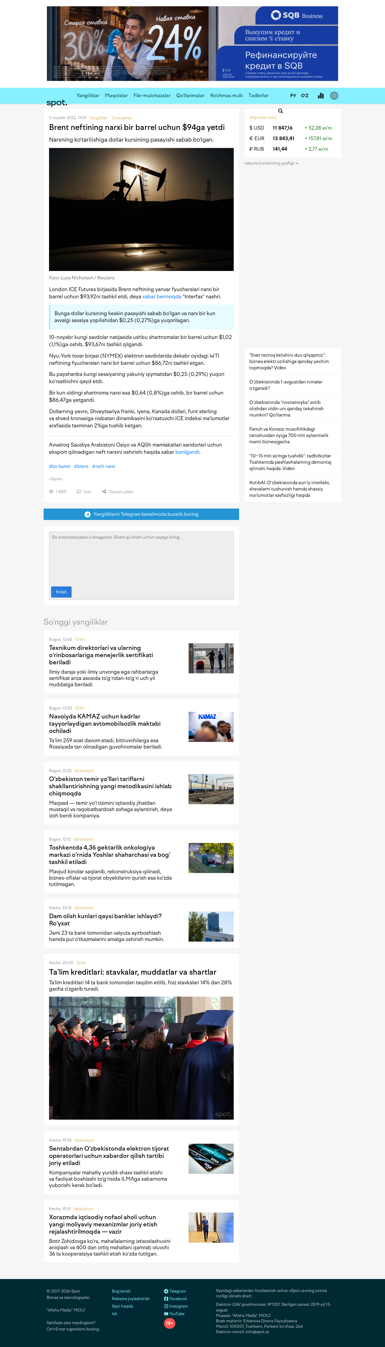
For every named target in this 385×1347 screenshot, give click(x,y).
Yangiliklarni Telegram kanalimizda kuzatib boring (145, 514)
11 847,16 (283, 128)
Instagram (178, 1306)
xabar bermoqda (162, 297)
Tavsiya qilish (120, 491)
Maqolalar (116, 95)
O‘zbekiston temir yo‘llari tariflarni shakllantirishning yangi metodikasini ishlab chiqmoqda (110, 786)
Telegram (177, 1291)
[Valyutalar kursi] (320, 96)
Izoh (87, 491)
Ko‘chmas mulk (226, 95)
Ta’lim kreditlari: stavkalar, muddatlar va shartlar (133, 971)
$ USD (256, 128)
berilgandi (187, 452)
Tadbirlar (258, 95)
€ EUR (256, 138)
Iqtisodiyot (84, 770)
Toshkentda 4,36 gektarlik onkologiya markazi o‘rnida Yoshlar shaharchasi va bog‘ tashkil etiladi (109, 855)
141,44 (280, 149)
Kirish (61, 592)
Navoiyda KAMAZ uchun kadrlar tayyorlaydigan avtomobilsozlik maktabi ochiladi (105, 723)
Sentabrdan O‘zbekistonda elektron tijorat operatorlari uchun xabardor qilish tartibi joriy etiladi (109, 1156)
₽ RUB (256, 149)
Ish (114, 1314)
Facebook (177, 1298)
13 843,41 (283, 138)
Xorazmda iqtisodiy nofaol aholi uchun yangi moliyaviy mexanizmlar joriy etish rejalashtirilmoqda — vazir (103, 1224)
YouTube (176, 1314)
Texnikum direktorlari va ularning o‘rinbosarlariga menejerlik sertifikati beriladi (101, 655)
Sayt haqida (122, 1306)
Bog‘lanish (121, 1291)
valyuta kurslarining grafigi (270, 163)
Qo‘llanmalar (190, 95)
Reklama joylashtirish (131, 1298)
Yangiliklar (87, 95)
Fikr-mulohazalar (152, 95)
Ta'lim (80, 639)
